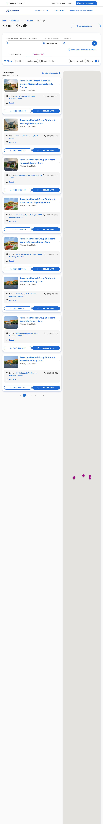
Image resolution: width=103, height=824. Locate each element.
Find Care (15, 21)
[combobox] (25, 43)
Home (4, 21)
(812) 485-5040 (19, 229)
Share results (85, 26)
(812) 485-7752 (19, 269)
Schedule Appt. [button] (48, 111)
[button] (97, 61)
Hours (11, 103)
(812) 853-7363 (19, 150)
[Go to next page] (43, 395)
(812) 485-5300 (19, 111)
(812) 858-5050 (19, 190)
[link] (58, 3)
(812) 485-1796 (19, 387)
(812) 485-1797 (19, 308)
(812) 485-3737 (19, 348)
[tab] (14, 55)
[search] (94, 43)
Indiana (30, 21)
